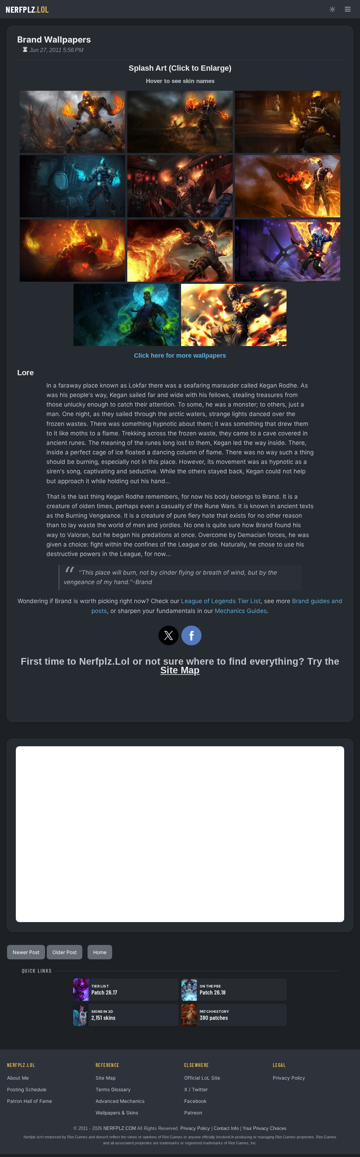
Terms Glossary (113, 1089)
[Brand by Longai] (234, 315)
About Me (18, 1078)
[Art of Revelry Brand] (180, 186)
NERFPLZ (27, 9)
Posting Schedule (26, 1089)
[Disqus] (180, 834)
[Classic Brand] (72, 122)
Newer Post (26, 952)
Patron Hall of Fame (29, 1101)
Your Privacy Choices (265, 1128)
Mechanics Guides (241, 610)
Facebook (195, 1101)
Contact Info (226, 1128)
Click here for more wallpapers (180, 355)
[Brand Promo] (72, 250)
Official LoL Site (202, 1078)
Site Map (180, 670)
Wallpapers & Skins (117, 1113)
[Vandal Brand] (287, 122)
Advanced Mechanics (120, 1101)
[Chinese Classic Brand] (287, 186)
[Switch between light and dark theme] (332, 9)
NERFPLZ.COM (119, 1128)
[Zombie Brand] (126, 315)
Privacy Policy (289, 1078)
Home (100, 952)
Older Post (64, 952)
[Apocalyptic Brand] (180, 122)
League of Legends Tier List (221, 601)
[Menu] (347, 9)
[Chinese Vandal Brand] (287, 250)
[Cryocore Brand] (72, 186)
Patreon (193, 1113)
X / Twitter (196, 1089)
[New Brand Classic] (180, 250)
